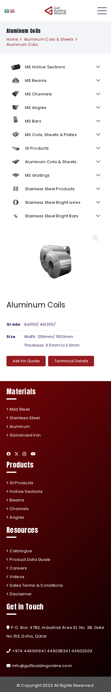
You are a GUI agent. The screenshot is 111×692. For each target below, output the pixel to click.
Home (12, 39)
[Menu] (102, 10)
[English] (12, 11)
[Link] (55, 10)
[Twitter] (16, 454)
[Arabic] (7, 11)
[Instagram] (25, 454)
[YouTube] (33, 454)
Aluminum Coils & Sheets (48, 39)
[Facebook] (8, 454)
